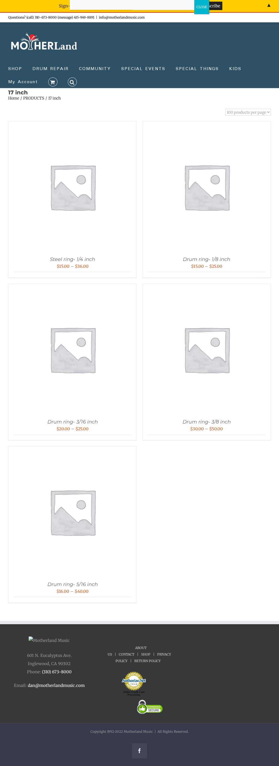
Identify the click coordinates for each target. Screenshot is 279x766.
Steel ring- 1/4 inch (72, 259)
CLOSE (201, 7)
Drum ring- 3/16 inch (72, 422)
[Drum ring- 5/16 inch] (72, 451)
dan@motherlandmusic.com (56, 685)
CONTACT (126, 654)
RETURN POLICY (147, 661)
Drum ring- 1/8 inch (206, 259)
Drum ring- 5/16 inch (72, 584)
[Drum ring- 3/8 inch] (206, 289)
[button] (72, 81)
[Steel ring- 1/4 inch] (72, 126)
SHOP (145, 654)
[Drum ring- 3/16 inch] (72, 289)
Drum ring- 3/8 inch (207, 422)
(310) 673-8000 (57, 671)
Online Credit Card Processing (133, 693)
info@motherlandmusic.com (122, 17)
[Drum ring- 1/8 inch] (206, 126)
